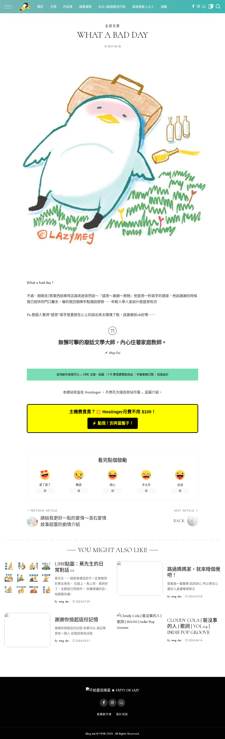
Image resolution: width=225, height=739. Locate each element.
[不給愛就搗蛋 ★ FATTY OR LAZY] (24, 6)
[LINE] (204, 6)
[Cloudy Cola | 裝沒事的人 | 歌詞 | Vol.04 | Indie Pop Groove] (140, 630)
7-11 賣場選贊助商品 (120, 374)
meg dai (64, 602)
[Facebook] (193, 6)
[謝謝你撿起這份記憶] (27, 630)
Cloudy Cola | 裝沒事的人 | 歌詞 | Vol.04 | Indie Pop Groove (192, 626)
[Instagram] (198, 6)
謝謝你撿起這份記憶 (76, 620)
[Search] (218, 6)
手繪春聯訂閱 (145, 374)
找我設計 (163, 374)
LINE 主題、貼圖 (93, 374)
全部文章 (112, 26)
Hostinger (93, 392)
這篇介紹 (152, 392)
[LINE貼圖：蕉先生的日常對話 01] (27, 578)
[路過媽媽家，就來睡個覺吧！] (140, 578)
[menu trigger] (11, 6)
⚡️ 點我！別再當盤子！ (112, 423)
